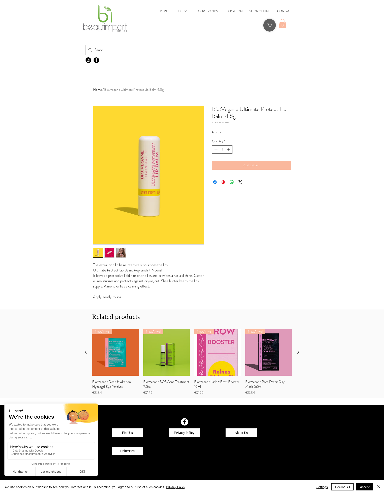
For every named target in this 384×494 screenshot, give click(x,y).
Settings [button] (322, 487)
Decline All (342, 487)
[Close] (378, 486)
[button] (156, 148)
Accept (365, 487)
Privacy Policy (175, 487)
